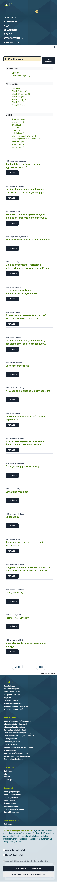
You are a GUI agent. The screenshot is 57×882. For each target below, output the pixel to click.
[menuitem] (28, 17)
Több (41, 666)
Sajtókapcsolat (9, 800)
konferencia (18, 146)
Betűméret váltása (53, 47)
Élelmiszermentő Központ (14, 809)
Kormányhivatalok (11, 797)
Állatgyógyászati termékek (14, 727)
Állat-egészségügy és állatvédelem (17, 721)
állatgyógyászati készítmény (26, 138)
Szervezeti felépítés (11, 688)
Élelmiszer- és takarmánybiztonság (17, 733)
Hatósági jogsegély (11, 806)
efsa (16, 124)
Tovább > (12, 173)
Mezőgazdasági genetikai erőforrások (18, 747)
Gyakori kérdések (12, 820)
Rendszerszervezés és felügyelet (17, 756)
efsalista (18, 122)
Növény (7, 777)
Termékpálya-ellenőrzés (13, 759)
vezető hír (18, 141)
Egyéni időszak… (19, 105)
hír (16, 127)
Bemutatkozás (9, 686)
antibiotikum (19, 133)
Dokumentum (21, 75)
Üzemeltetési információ (13, 709)
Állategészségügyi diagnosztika (16, 724)
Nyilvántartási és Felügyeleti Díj (16, 753)
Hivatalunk (8, 682)
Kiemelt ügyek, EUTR (12, 741)
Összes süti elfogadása (28, 868)
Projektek (7, 697)
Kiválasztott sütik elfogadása (28, 874)
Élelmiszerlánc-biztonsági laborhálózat (19, 735)
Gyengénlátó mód (37, 11)
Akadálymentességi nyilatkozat (16, 706)
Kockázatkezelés (10, 744)
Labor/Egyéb (9, 779)
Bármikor (16, 88)
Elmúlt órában (19, 91)
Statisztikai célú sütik (15, 850)
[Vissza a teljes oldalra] (5, 53)
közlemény (18, 144)
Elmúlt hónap (19, 99)
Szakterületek (10, 717)
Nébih (14, 4)
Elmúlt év (18, 102)
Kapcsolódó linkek (11, 700)
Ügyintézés (9, 767)
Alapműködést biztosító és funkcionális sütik (26, 861)
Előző (17, 666)
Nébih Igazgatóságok (12, 791)
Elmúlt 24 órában (21, 93)
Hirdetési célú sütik (14, 855)
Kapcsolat (8, 788)
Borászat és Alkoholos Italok (15, 730)
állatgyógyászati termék (24, 135)
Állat (5, 774)
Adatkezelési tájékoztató (13, 703)
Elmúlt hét (18, 96)
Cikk (16, 72)
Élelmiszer (8, 771)
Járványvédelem (10, 738)
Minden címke (18, 119)
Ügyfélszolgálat (10, 803)
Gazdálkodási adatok (12, 691)
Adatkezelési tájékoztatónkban (17, 830)
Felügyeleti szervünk (12, 694)
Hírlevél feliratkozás (11, 812)
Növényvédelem (10, 750)
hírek (16, 130)
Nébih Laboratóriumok (12, 794)
